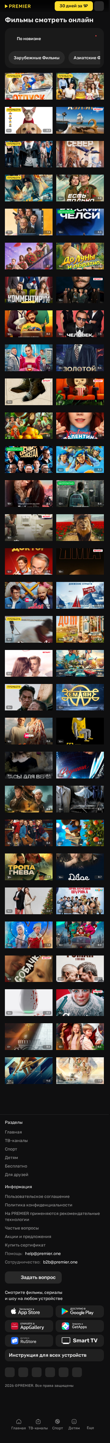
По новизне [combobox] (29, 38)
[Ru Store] (29, 1341)
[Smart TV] (80, 1341)
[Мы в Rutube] (63, 1372)
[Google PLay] (80, 1311)
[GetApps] (80, 1326)
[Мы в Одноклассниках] (37, 1372)
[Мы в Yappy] (77, 1372)
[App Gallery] (29, 1326)
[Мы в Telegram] (10, 1372)
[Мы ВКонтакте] (23, 1372)
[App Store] (29, 1311)
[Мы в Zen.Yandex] (50, 1372)
